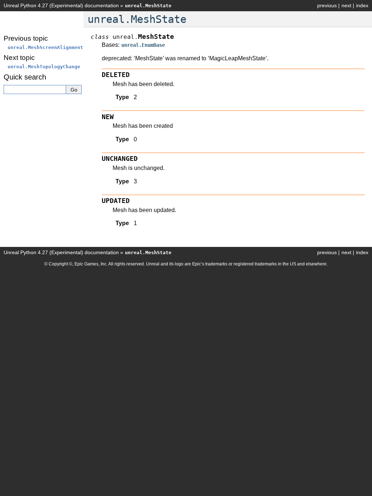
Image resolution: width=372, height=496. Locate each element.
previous (327, 5)
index (362, 5)
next (346, 5)
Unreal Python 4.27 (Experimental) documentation (61, 5)
